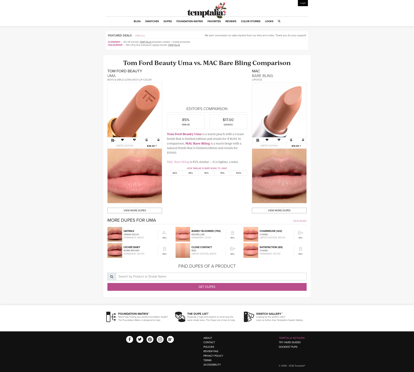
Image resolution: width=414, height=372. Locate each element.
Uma (185, 62)
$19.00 (296, 146)
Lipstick (257, 79)
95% (222, 173)
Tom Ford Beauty (149, 62)
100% (238, 173)
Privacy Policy (213, 355)
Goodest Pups (288, 347)
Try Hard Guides (290, 342)
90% (206, 173)
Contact (209, 342)
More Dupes (135, 210)
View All (140, 35)
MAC (210, 62)
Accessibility (212, 364)
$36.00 (151, 146)
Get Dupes (207, 287)
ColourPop (115, 45)
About (207, 338)
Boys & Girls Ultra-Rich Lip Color (129, 79)
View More (300, 221)
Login (303, 3)
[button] (137, 21)
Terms (207, 360)
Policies (208, 347)
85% (191, 173)
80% (175, 173)
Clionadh (114, 41)
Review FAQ (210, 351)
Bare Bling (235, 62)
